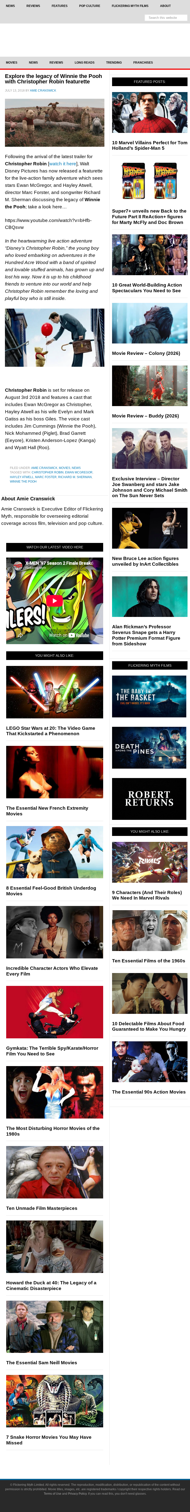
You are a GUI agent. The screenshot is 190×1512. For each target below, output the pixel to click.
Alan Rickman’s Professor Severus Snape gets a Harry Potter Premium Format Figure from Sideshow (146, 635)
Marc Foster (46, 477)
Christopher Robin (48, 472)
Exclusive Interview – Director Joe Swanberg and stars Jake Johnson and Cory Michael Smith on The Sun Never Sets (150, 487)
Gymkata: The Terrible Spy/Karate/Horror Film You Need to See (52, 1051)
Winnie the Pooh (23, 481)
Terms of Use (52, 1493)
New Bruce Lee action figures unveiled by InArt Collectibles (145, 561)
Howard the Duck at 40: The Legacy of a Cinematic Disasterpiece (51, 1285)
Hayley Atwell (22, 477)
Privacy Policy (77, 1493)
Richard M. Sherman (75, 477)
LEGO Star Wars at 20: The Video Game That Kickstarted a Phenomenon (50, 731)
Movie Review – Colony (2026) (146, 353)
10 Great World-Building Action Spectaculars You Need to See (147, 287)
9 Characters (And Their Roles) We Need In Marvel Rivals (147, 895)
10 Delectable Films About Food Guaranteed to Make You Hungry (149, 1026)
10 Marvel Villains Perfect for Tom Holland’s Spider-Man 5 (150, 145)
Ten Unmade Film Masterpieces (41, 1208)
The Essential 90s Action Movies (149, 1092)
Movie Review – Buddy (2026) (145, 415)
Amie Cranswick (44, 468)
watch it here (62, 163)
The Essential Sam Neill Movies (41, 1362)
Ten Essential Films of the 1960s (148, 960)
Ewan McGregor (79, 472)
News (76, 468)
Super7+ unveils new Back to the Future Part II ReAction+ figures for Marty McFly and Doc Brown (149, 216)
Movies (64, 468)
